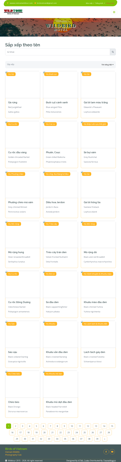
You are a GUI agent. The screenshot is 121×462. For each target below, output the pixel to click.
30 (25, 439)
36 (73, 439)
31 (33, 439)
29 (17, 439)
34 (57, 439)
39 (97, 439)
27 (101, 432)
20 (44, 432)
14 (104, 426)
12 (88, 426)
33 (49, 439)
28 (109, 432)
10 (72, 426)
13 (96, 426)
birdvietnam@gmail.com (47, 3)
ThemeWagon (109, 460)
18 (28, 432)
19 (36, 432)
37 (81, 439)
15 (112, 426)
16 (12, 432)
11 (80, 426)
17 (20, 432)
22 (60, 432)
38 (89, 439)
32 (41, 439)
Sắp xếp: (10, 64)
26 (93, 432)
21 (52, 432)
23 (68, 432)
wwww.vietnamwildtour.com (21, 3)
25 (85, 432)
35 (65, 439)
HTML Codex (83, 460)
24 (77, 432)
